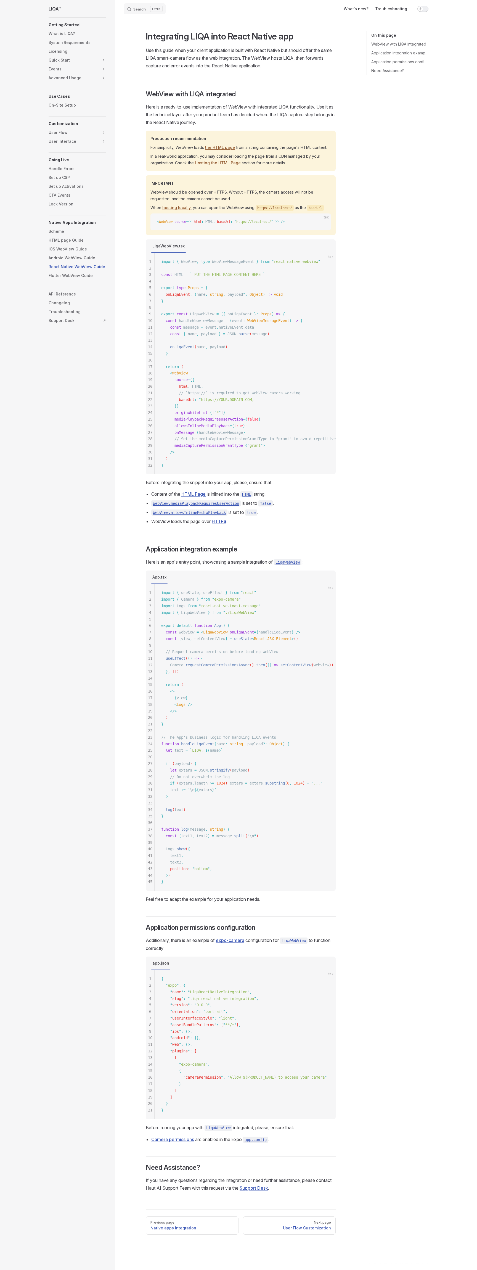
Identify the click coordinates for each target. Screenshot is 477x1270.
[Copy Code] (322, 222)
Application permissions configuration (399, 61)
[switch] (422, 9)
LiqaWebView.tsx (168, 246)
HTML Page (193, 494)
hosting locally (176, 207)
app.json (160, 963)
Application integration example (399, 53)
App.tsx (159, 577)
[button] (77, 24)
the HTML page (220, 147)
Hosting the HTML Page (218, 162)
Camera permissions (172, 1139)
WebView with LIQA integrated (398, 44)
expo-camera (230, 940)
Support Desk (254, 1188)
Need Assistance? (387, 70)
